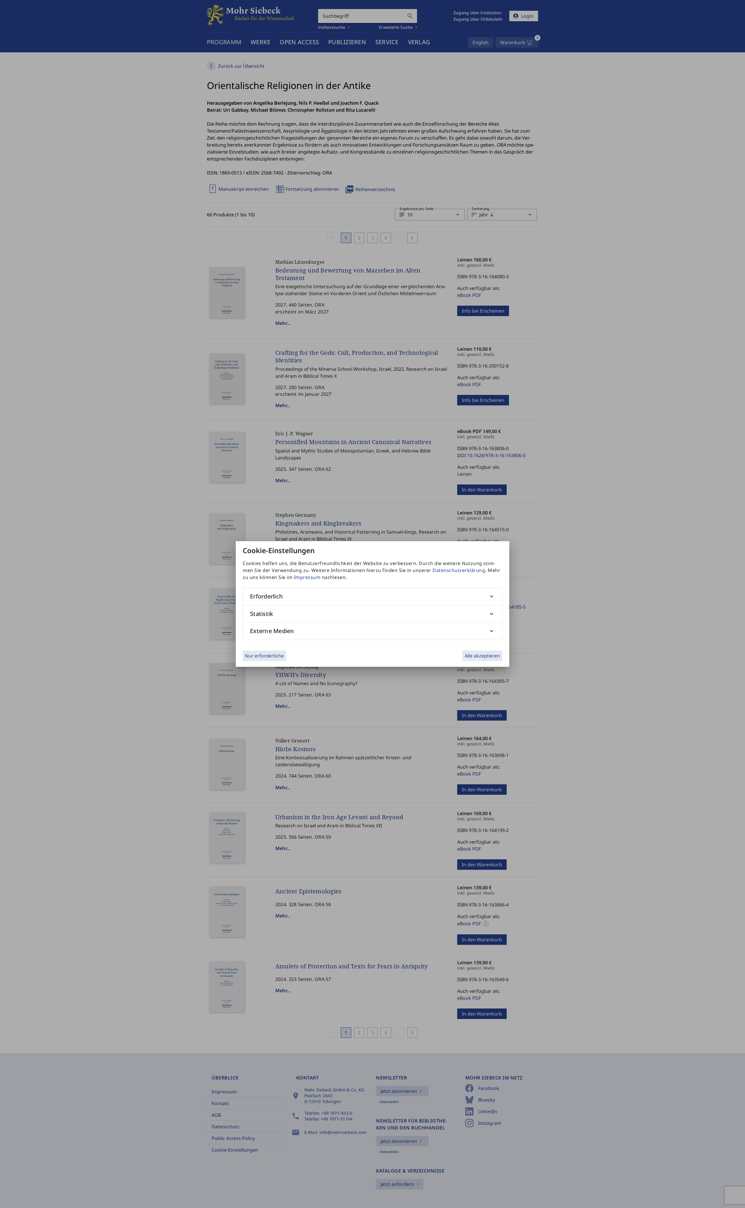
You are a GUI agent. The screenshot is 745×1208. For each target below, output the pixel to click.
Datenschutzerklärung (458, 570)
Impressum (307, 577)
